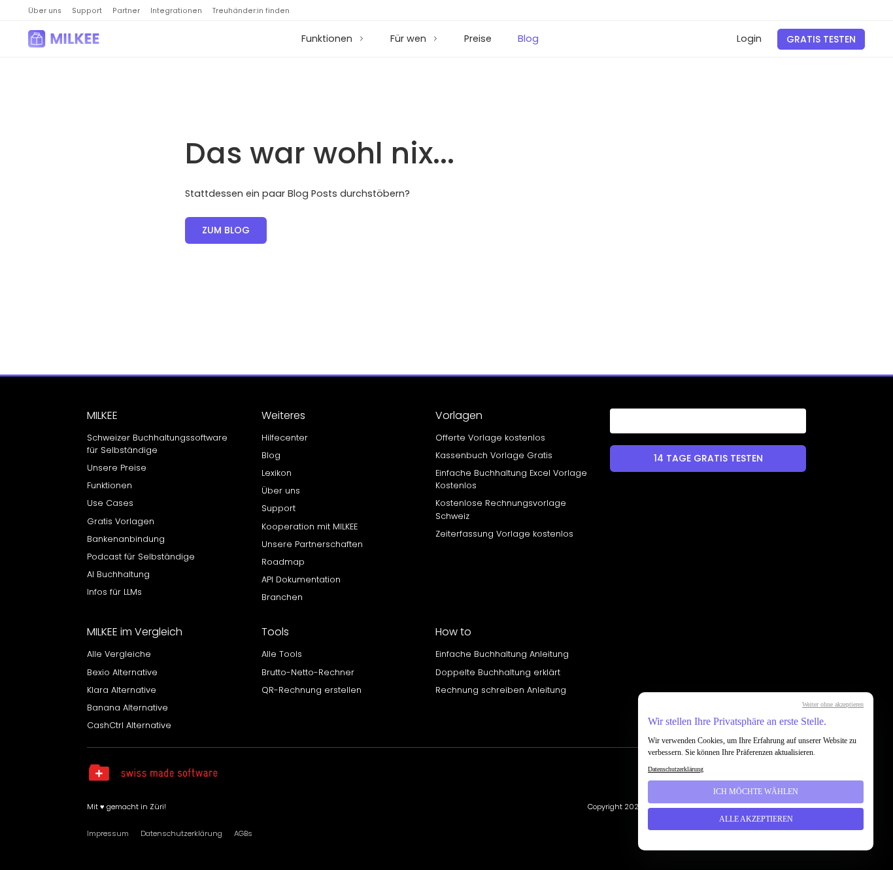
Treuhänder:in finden (251, 11)
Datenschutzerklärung (181, 833)
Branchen (282, 597)
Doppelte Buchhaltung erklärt (497, 672)
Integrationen (176, 11)
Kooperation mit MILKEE (309, 526)
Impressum (108, 833)
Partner (126, 11)
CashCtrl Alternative (129, 725)
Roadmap (283, 561)
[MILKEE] (65, 39)
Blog (528, 38)
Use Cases (110, 503)
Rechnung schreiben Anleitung (500, 689)
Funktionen (326, 38)
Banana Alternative (127, 707)
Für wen (408, 38)
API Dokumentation (301, 579)
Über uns (44, 11)
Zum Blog (226, 230)
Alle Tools (281, 654)
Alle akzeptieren (756, 819)
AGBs (243, 833)
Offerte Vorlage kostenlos (490, 437)
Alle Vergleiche (119, 654)
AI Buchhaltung (118, 574)
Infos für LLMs (114, 591)
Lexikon (276, 472)
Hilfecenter (284, 437)
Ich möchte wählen (755, 791)
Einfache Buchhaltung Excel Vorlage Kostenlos (511, 479)
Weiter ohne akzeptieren (833, 704)
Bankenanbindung (126, 538)
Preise (478, 38)
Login (749, 38)
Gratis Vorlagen (120, 521)
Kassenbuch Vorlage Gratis (493, 455)
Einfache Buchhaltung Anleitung (502, 654)
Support (87, 11)
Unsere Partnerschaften (312, 544)
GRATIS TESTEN (821, 39)
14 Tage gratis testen (708, 458)
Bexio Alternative (122, 672)
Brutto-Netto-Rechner (307, 672)
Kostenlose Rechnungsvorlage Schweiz (500, 509)
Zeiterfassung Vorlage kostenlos (504, 533)
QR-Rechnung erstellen (311, 689)
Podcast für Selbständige (141, 556)
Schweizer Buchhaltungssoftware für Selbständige (157, 444)
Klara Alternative (121, 689)
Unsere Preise (116, 467)
